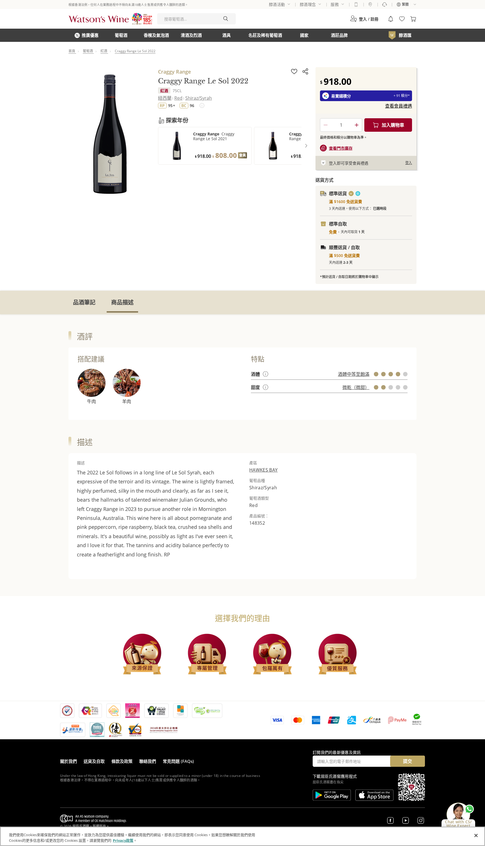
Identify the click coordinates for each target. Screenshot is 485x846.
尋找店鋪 (370, 4)
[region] (242, 836)
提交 (407, 761)
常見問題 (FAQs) (178, 761)
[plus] (356, 125)
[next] (306, 145)
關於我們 (68, 761)
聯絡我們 (147, 761)
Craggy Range (174, 71)
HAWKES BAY (263, 470)
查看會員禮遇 (398, 106)
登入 (408, 162)
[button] (364, 18)
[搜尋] (225, 19)
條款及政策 (121, 761)
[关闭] (476, 835)
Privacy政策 (123, 840)
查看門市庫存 (341, 148)
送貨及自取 (94, 761)
